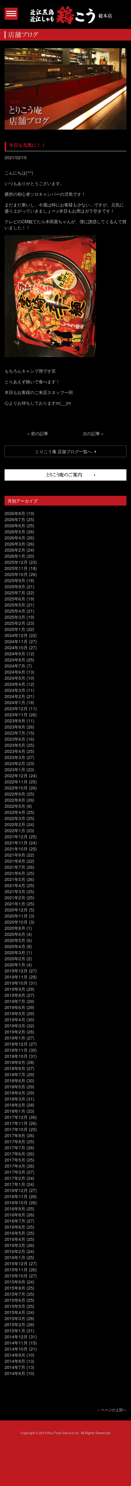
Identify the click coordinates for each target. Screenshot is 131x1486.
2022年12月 (16, 775)
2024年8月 (15, 660)
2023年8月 (15, 727)
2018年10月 (16, 1056)
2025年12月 (16, 562)
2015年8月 (15, 1288)
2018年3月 (15, 1099)
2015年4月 (15, 1312)
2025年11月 (16, 568)
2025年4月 (15, 611)
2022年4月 (15, 812)
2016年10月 (16, 1202)
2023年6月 (15, 739)
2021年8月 (15, 861)
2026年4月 (15, 538)
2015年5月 (15, 1306)
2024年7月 (15, 666)
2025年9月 (15, 580)
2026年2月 (15, 550)
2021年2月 (15, 897)
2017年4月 (15, 1166)
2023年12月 (16, 708)
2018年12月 (16, 1044)
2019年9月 (15, 989)
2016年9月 (15, 1208)
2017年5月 (15, 1160)
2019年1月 (15, 1038)
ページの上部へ (113, 1409)
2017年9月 (15, 1135)
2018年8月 (15, 1068)
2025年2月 (15, 623)
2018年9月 (15, 1062)
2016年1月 (15, 1257)
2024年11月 (16, 641)
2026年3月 (15, 544)
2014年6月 (15, 1373)
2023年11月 (16, 714)
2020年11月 (16, 916)
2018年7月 (15, 1074)
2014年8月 (15, 1361)
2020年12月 (16, 910)
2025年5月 (15, 605)
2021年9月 (15, 855)
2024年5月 (15, 678)
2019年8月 (15, 995)
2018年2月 (15, 1105)
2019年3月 (15, 1025)
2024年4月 (15, 684)
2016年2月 (15, 1251)
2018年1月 (15, 1111)
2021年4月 (15, 885)
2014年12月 (16, 1337)
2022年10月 (16, 788)
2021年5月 (15, 879)
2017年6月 (15, 1154)
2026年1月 (15, 556)
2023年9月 (15, 721)
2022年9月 (15, 794)
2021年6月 (15, 873)
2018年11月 (16, 1050)
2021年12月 (16, 836)
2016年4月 (15, 1239)
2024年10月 (16, 647)
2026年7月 (15, 519)
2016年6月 (15, 1227)
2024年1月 (15, 702)
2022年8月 (15, 800)
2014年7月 (15, 1367)
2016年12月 (16, 1190)
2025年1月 (15, 629)
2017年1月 (15, 1184)
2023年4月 (15, 751)
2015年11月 (16, 1269)
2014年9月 (15, 1355)
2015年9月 (15, 1282)
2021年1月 (15, 904)
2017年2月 (15, 1178)
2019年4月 (15, 1019)
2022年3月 (15, 818)
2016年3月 (15, 1245)
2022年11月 (16, 782)
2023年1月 (15, 769)
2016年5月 (15, 1233)
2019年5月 (15, 1013)
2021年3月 (15, 891)
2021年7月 (15, 867)
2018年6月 (15, 1080)
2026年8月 (15, 513)
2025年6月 (15, 599)
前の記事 (39, 433)
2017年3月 (15, 1172)
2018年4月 (15, 1093)
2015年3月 (15, 1318)
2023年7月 (15, 733)
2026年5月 (15, 531)
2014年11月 (16, 1343)
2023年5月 (15, 745)
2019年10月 (16, 983)
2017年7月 (15, 1147)
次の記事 (91, 433)
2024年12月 (16, 635)
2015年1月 (15, 1330)
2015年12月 (16, 1263)
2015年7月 (15, 1294)
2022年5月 (15, 806)
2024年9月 (15, 653)
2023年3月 (15, 757)
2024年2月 (15, 696)
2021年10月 (16, 849)
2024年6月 (15, 672)
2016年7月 (15, 1221)
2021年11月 (16, 843)
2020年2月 (15, 958)
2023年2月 (15, 763)
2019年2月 (15, 1032)
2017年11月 (16, 1123)
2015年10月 (16, 1276)
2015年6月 (15, 1300)
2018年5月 (15, 1086)
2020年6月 (15, 934)
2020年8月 (15, 928)
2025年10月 (16, 574)
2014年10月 (16, 1349)
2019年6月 (15, 1007)
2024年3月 (15, 690)
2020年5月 (15, 940)
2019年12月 (16, 971)
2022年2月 (15, 824)
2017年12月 (16, 1117)
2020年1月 (15, 964)
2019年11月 (16, 977)
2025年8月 (15, 586)
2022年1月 (15, 830)
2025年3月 (15, 617)
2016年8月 (15, 1215)
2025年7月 (15, 592)
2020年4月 (15, 946)
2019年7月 (15, 1001)
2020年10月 (16, 922)
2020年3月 (15, 952)
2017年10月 (16, 1129)
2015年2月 (15, 1324)
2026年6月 (15, 525)
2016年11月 (16, 1196)
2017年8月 (15, 1141)
